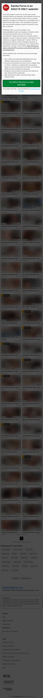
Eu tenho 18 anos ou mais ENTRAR (21, 83)
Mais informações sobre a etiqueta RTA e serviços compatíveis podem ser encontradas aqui (21, 48)
